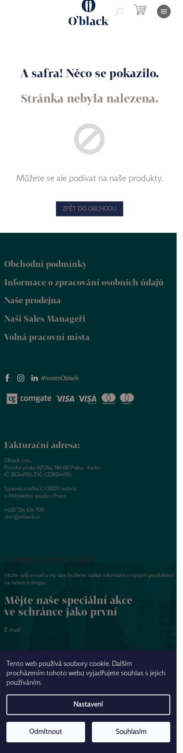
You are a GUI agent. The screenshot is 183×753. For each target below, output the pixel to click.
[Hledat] (119, 11)
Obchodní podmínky (45, 264)
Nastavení (88, 704)
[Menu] (163, 11)
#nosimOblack (60, 378)
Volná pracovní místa (47, 337)
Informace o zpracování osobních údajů (84, 282)
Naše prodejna (32, 300)
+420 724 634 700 (24, 510)
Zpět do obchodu (90, 209)
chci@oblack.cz (22, 517)
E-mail (12, 630)
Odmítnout (45, 731)
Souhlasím (131, 731)
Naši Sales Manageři (45, 318)
